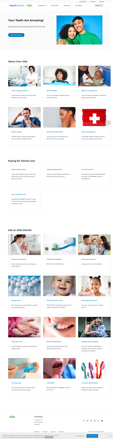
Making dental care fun (89, 300)
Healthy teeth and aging (89, 341)
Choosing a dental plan (54, 169)
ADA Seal (93, 1)
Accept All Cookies (92, 435)
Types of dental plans (18, 169)
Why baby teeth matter (54, 300)
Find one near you (16, 35)
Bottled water (16, 300)
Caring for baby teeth (18, 259)
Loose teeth (50, 383)
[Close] (110, 436)
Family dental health (88, 259)
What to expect (51, 90)
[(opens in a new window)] (83, 422)
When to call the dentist (54, 132)
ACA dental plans (87, 169)
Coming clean (16, 383)
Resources (67, 5)
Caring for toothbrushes (89, 383)
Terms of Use (53, 431)
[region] (56, 436)
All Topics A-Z (42, 5)
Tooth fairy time (16, 341)
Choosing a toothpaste (54, 259)
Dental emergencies (88, 132)
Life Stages (78, 5)
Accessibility (36, 431)
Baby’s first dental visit (89, 90)
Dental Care (55, 5)
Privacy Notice (45, 431)
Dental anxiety (16, 132)
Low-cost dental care (18, 194)
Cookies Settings (80, 435)
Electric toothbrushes (53, 341)
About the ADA (61, 431)
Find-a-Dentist (83, 1)
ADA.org (101, 1)
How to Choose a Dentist (19, 90)
